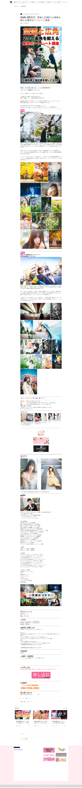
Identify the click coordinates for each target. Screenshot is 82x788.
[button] (65, 6)
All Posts (17, 6)
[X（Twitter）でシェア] (23, 698)
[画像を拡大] (27, 172)
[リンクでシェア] (29, 698)
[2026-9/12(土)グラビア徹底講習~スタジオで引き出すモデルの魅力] (41, 714)
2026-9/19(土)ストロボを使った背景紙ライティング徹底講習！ (22, 722)
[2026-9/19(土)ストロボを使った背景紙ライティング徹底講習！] (23, 714)
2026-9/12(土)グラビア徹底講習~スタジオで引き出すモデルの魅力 (40, 722)
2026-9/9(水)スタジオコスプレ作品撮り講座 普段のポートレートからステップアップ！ (58, 722)
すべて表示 (65, 708)
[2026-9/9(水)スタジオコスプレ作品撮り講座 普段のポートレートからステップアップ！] (59, 714)
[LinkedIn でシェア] (26, 698)
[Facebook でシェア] (20, 698)
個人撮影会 (23, 6)
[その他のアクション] (61, 14)
